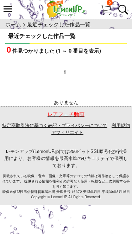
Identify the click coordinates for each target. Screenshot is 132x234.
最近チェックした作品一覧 (58, 24)
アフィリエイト (67, 132)
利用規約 (121, 125)
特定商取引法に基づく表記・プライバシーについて (54, 125)
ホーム (13, 24)
